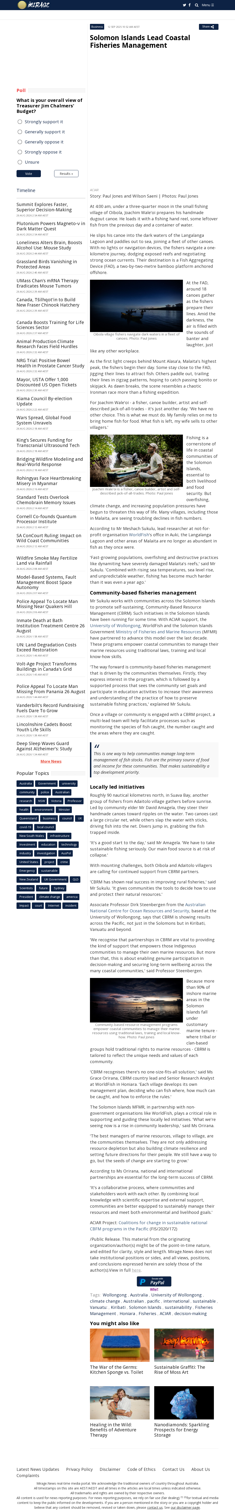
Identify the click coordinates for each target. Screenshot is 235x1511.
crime (64, 862)
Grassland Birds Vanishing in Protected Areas (47, 264)
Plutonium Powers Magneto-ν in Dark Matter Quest (51, 226)
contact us (155, 1507)
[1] (182, 1497)
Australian (133, 1301)
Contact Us (173, 1469)
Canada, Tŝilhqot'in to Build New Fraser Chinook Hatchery (48, 302)
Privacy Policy (79, 1469)
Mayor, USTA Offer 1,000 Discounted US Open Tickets (47, 382)
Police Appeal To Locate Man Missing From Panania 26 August (51, 689)
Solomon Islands (145, 1307)
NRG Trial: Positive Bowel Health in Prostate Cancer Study (50, 363)
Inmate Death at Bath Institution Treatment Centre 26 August (51, 625)
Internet (53, 905)
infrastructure (60, 836)
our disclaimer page (185, 1507)
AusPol (66, 853)
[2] (185, 1497)
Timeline (26, 190)
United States (29, 862)
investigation (46, 853)
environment (44, 809)
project (49, 862)
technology (69, 844)
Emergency (27, 871)
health (24, 809)
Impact (24, 905)
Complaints (28, 1475)
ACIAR (165, 1313)
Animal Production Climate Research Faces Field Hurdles (47, 344)
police (45, 792)
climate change (105, 1301)
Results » (66, 173)
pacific (153, 1301)
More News (51, 761)
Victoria (56, 801)
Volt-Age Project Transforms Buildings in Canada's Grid (47, 666)
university (69, 783)
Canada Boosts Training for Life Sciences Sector (50, 325)
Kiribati (118, 1307)
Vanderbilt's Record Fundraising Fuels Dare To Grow (50, 708)
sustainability (178, 1307)
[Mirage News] (36, 5)
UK (80, 818)
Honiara (127, 1313)
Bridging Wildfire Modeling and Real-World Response (50, 461)
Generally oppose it (44, 142)
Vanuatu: (98, 1307)
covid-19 (25, 827)
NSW (41, 801)
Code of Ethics (141, 1469)
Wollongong (115, 1295)
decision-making (190, 1313)
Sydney (59, 888)
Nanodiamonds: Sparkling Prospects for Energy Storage (181, 1430)
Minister (64, 809)
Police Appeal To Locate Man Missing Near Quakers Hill (47, 604)
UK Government (55, 879)
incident (70, 905)
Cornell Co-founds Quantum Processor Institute (46, 519)
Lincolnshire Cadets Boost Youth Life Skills (44, 727)
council (67, 818)
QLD (75, 879)
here (136, 1270)
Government (47, 783)
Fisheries (147, 1313)
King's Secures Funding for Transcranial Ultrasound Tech (48, 442)
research (26, 801)
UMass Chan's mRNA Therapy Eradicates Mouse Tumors (47, 283)
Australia (139, 1295)
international (176, 1301)
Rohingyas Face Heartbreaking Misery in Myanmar (49, 480)
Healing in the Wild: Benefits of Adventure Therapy (113, 1430)
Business (97, 27)
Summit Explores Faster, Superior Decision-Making (44, 207)
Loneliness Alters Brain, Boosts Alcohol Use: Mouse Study (49, 245)
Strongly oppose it (43, 152)
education (48, 844)
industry (25, 853)
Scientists (26, 888)
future (43, 888)
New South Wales (32, 836)
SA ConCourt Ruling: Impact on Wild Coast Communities (49, 538)
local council (45, 827)
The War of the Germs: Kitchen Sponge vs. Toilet (116, 1369)
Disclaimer (110, 1469)
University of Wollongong (176, 1295)
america (72, 897)
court (38, 905)
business (49, 818)
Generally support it (45, 131)
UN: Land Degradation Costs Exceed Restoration (46, 647)
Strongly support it (44, 121)
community (27, 792)
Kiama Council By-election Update (44, 401)
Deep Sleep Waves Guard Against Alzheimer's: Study (44, 746)
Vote (28, 173)
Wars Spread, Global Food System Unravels (44, 420)
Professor (75, 801)
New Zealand (29, 879)
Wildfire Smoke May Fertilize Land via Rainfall (47, 560)
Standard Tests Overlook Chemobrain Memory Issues (46, 500)
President (26, 897)
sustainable (204, 1301)
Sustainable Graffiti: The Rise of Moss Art (179, 1369)
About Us (200, 1469)
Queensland (28, 818)
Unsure (32, 162)
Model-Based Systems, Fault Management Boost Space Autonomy (46, 582)
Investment (27, 844)
